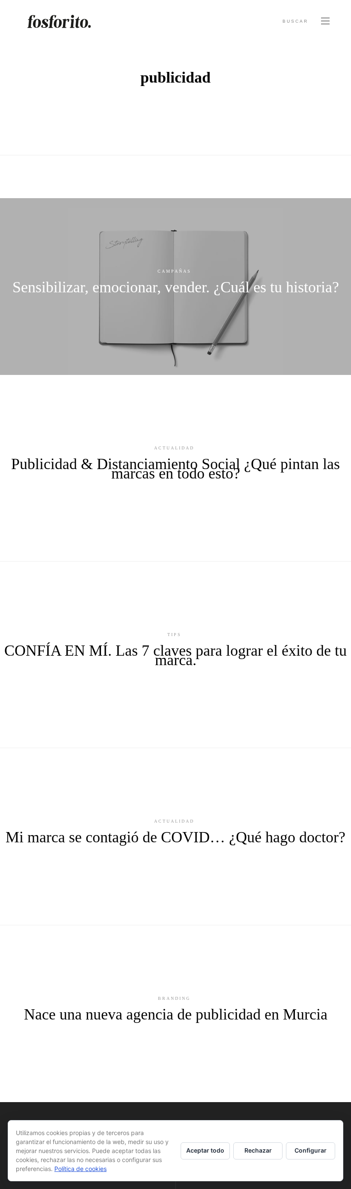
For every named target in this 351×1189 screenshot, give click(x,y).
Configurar (310, 1150)
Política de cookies (80, 1168)
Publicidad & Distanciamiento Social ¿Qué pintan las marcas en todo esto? (175, 468)
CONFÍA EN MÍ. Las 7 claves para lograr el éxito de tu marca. (175, 655)
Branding (174, 998)
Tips (174, 634)
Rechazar (258, 1150)
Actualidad (174, 448)
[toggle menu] (325, 21)
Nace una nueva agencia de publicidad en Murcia (175, 1014)
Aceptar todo (205, 1150)
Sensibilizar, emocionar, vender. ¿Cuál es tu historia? (175, 287)
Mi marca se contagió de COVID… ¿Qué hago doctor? (175, 837)
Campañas (174, 271)
